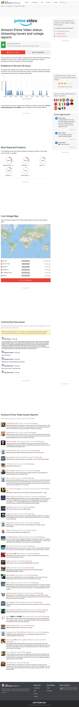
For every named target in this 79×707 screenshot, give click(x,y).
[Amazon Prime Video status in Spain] (55, 108)
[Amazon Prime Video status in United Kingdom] (55, 104)
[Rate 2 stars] (62, 83)
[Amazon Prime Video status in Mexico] (59, 100)
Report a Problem (14, 52)
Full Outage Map (39, 52)
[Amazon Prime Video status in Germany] (71, 104)
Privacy (48, 2)
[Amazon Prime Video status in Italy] (63, 104)
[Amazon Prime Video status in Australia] (67, 104)
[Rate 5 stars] (71, 83)
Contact (55, 2)
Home (26, 2)
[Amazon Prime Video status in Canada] (55, 100)
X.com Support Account (62, 31)
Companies (34, 2)
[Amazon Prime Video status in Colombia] (59, 108)
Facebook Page (60, 33)
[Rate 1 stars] (59, 83)
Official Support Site (61, 36)
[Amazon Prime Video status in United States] (67, 100)
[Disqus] (26, 355)
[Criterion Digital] (39, 702)
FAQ (42, 2)
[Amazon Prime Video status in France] (63, 108)
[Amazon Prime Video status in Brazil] (63, 100)
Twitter (48, 688)
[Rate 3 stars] (65, 83)
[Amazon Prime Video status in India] (59, 104)
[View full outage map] (26, 241)
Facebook (49, 690)
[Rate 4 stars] (68, 83)
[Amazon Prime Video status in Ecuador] (71, 100)
